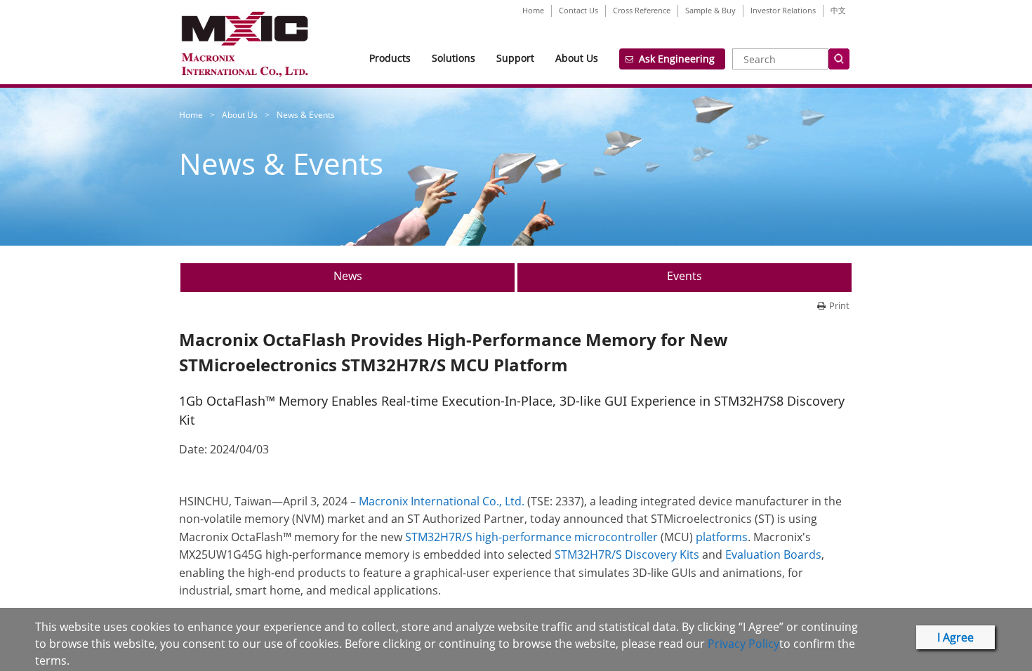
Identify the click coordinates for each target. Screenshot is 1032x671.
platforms (722, 537)
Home (533, 10)
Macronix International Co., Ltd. (441, 501)
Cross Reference (641, 10)
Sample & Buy (710, 10)
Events (684, 276)
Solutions (453, 58)
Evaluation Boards (773, 554)
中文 (838, 10)
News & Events (306, 115)
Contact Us (578, 10)
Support (515, 58)
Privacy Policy (743, 643)
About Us (576, 58)
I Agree (955, 637)
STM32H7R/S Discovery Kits (627, 554)
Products (390, 58)
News (347, 276)
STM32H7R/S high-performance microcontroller (533, 537)
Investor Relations (783, 10)
